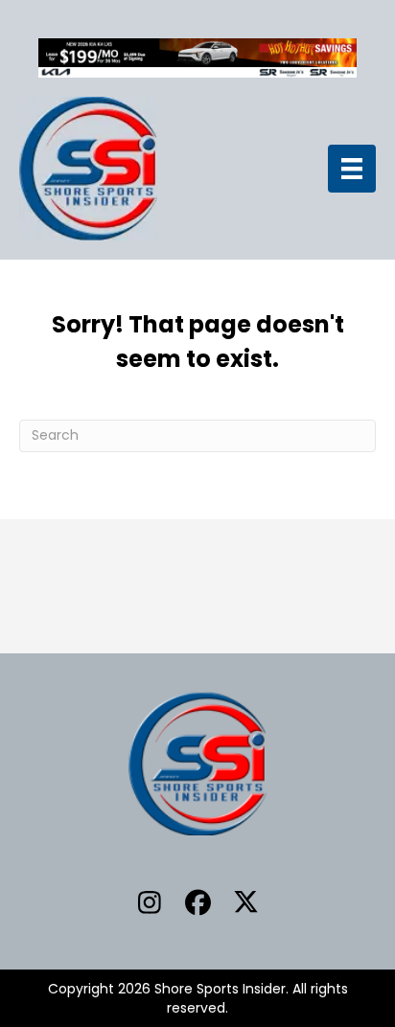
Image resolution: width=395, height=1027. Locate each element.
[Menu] (352, 169)
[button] (149, 902)
